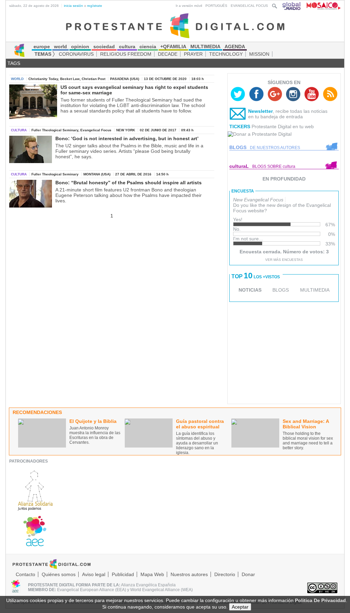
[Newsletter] (237, 115)
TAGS (14, 63)
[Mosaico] (321, 6)
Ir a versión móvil (189, 6)
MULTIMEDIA (314, 290)
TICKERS (239, 126)
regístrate (94, 6)
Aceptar (240, 607)
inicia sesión (73, 6)
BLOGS (280, 290)
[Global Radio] (291, 6)
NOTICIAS (250, 290)
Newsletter (260, 111)
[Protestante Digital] (175, 25)
